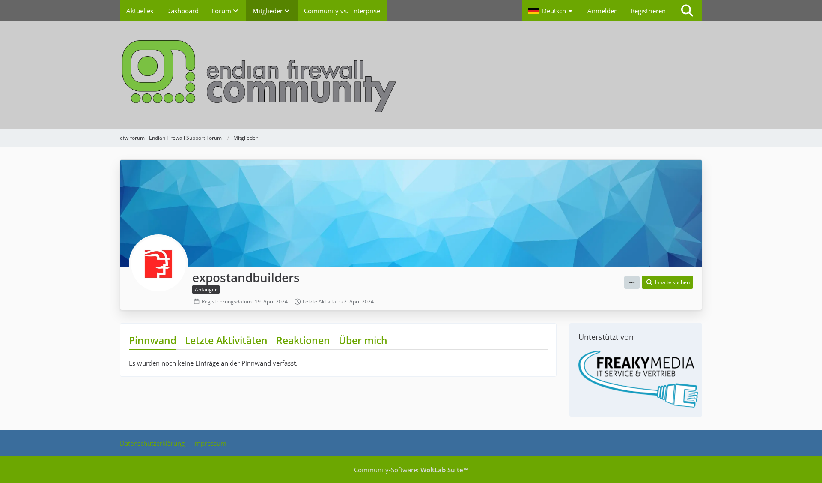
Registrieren (648, 10)
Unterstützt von (606, 337)
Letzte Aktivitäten (226, 340)
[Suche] (687, 10)
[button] (551, 10)
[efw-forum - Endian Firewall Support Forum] (411, 75)
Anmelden (602, 10)
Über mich (363, 340)
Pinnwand (152, 340)
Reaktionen (303, 340)
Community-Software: (411, 469)
